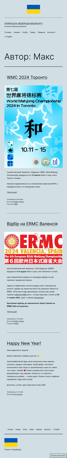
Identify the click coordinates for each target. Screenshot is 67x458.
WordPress (17, 449)
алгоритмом (39, 297)
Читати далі (12, 192)
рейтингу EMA (21, 294)
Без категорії (18, 394)
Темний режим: (56, 456)
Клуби (25, 32)
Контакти (51, 32)
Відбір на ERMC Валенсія (32, 223)
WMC (16, 204)
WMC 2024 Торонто (27, 77)
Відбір (16, 202)
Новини (17, 32)
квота (36, 285)
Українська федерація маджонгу (23, 23)
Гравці (32, 32)
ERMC (16, 324)
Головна (7, 32)
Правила (41, 32)
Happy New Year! (24, 343)
